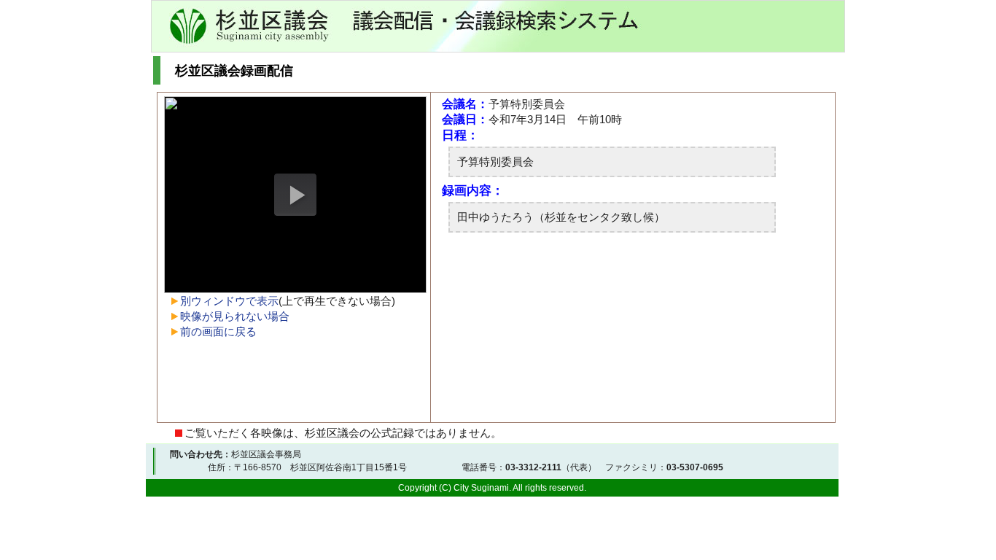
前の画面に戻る (218, 331)
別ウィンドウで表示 (229, 301)
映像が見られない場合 (234, 316)
